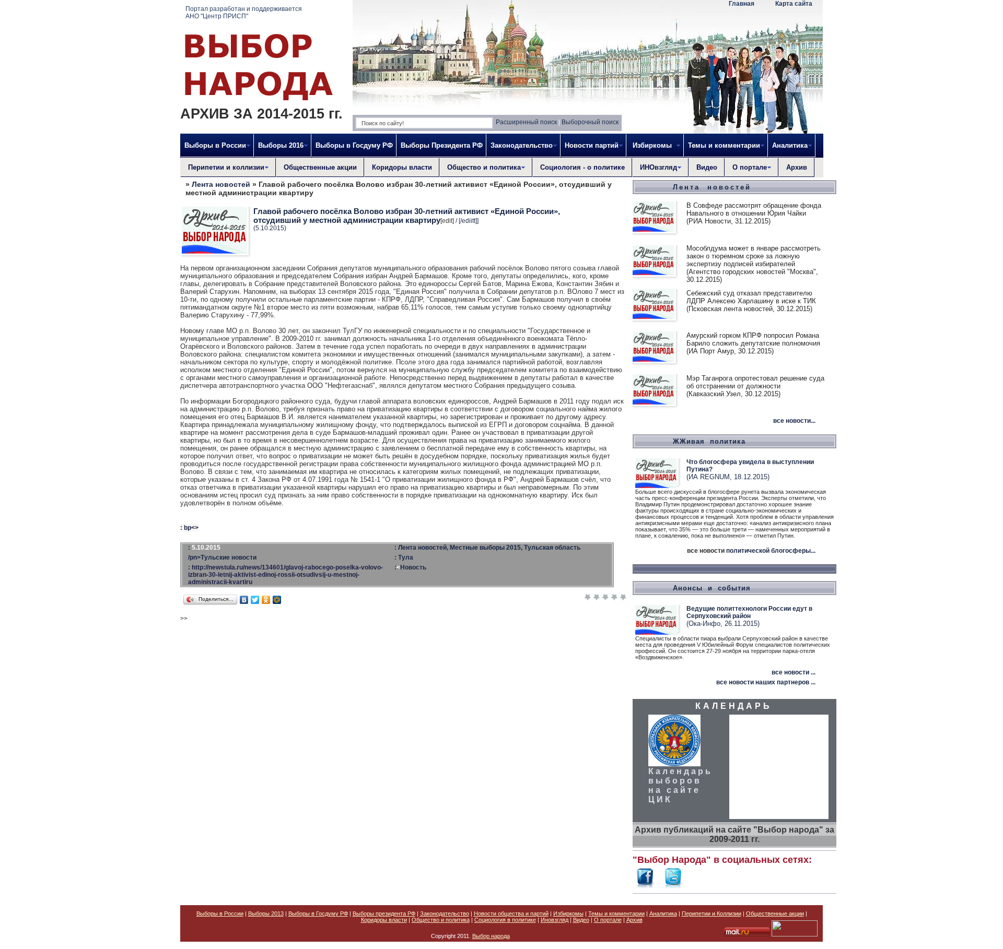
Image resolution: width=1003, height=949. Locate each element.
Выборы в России (219, 913)
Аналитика (663, 913)
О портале (608, 920)
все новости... (794, 420)
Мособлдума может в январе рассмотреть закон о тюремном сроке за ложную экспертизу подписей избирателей (753, 256)
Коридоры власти (402, 167)
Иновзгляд (554, 920)
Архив (796, 167)
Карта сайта (793, 3)
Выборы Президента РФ (442, 145)
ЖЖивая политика (709, 441)
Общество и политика (441, 920)
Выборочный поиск (590, 122)
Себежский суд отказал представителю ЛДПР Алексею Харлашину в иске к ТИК (751, 297)
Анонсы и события (712, 588)
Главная (741, 3)
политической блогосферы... (770, 550)
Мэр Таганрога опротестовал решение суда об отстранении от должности (755, 382)
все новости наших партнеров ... (765, 682)
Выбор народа (491, 936)
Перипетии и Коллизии (711, 913)
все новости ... (793, 672)
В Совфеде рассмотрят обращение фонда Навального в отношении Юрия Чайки (753, 209)
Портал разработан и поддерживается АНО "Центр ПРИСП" (243, 12)
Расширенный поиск (526, 122)
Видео (706, 167)
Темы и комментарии (616, 913)
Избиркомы (568, 913)
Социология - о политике (582, 167)
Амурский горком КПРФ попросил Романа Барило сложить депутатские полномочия (753, 339)
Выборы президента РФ (384, 913)
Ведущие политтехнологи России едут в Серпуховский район (749, 612)
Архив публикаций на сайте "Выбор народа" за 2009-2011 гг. (734, 834)
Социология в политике (505, 920)
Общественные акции (320, 167)
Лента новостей (221, 184)
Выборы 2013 (266, 913)
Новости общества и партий (511, 913)
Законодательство (444, 913)
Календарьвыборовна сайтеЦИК (680, 785)
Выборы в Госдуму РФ (354, 145)
